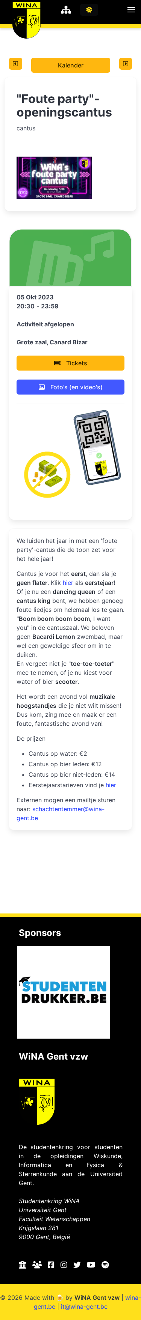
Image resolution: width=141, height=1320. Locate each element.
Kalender (70, 65)
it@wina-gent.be (84, 1306)
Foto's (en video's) (76, 387)
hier (68, 582)
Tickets (76, 363)
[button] (131, 9)
